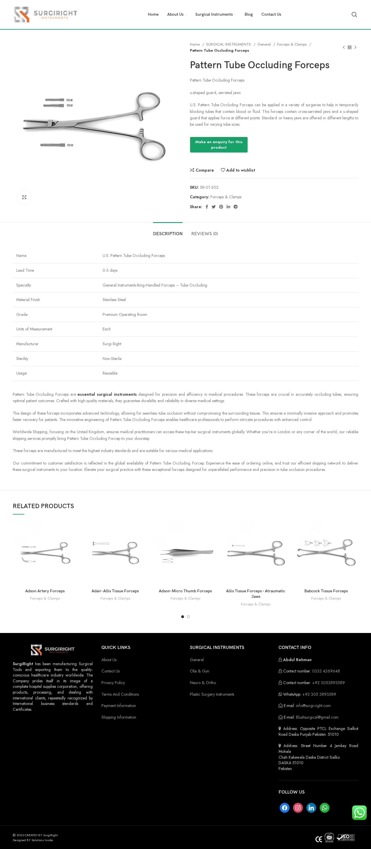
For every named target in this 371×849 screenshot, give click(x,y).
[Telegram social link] (235, 207)
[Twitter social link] (213, 207)
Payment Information (118, 705)
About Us (109, 660)
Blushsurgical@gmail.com (317, 717)
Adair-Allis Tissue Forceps (115, 591)
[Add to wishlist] (73, 556)
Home (195, 44)
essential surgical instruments (107, 394)
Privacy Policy (113, 683)
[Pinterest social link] (221, 207)
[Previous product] (344, 47)
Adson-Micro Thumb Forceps (185, 591)
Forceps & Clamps (292, 44)
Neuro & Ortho (203, 683)
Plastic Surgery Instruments (212, 694)
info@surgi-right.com (313, 705)
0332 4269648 (326, 671)
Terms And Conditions (120, 694)
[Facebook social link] (207, 207)
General (264, 44)
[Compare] (73, 530)
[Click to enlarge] (24, 197)
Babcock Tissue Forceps (326, 591)
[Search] (354, 14)
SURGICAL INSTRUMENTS (229, 44)
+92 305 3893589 (319, 694)
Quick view (73, 543)
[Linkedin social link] (228, 207)
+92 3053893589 (328, 683)
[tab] (168, 231)
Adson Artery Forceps (45, 591)
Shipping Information (118, 717)
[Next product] (355, 47)
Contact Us (110, 671)
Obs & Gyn (199, 671)
